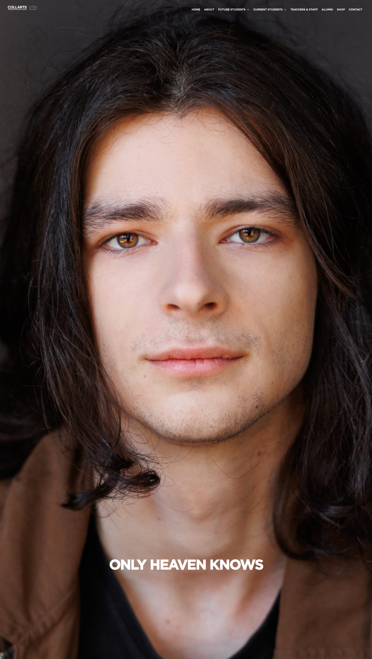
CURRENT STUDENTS (268, 9)
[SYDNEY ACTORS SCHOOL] (22, 9)
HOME (196, 9)
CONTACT (355, 9)
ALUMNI (327, 9)
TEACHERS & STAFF (304, 9)
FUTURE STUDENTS (231, 9)
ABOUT (209, 9)
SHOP (341, 9)
